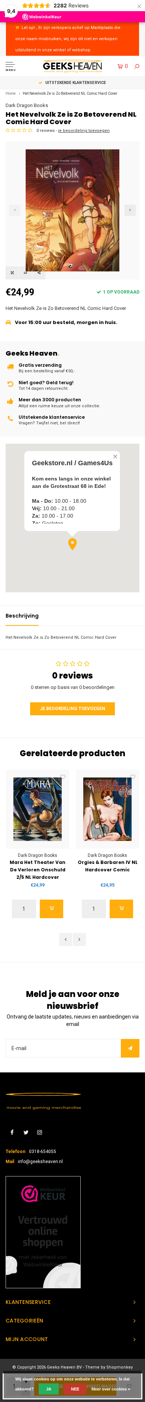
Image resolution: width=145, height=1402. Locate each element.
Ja (48, 1389)
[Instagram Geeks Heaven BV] (39, 1132)
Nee (75, 1389)
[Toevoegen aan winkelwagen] (52, 909)
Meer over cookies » (110, 1389)
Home (11, 93)
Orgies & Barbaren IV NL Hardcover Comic (108, 866)
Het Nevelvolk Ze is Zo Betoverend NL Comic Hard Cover (70, 93)
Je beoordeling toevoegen (72, 708)
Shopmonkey (119, 1367)
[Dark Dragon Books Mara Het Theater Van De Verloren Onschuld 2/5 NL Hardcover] (37, 809)
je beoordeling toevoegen (84, 130)
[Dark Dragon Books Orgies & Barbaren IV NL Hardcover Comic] (107, 809)
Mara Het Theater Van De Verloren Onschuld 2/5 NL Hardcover (37, 869)
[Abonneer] (130, 1048)
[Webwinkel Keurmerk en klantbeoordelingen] (43, 1232)
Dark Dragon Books (27, 105)
